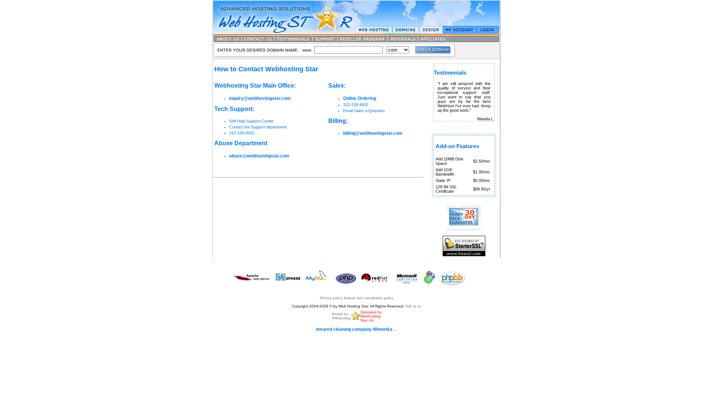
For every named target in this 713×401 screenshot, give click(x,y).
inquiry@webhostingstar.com (260, 98)
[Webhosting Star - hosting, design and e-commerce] (355, 319)
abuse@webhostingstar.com (259, 156)
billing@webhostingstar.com (373, 133)
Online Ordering (359, 98)
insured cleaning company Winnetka (354, 329)
